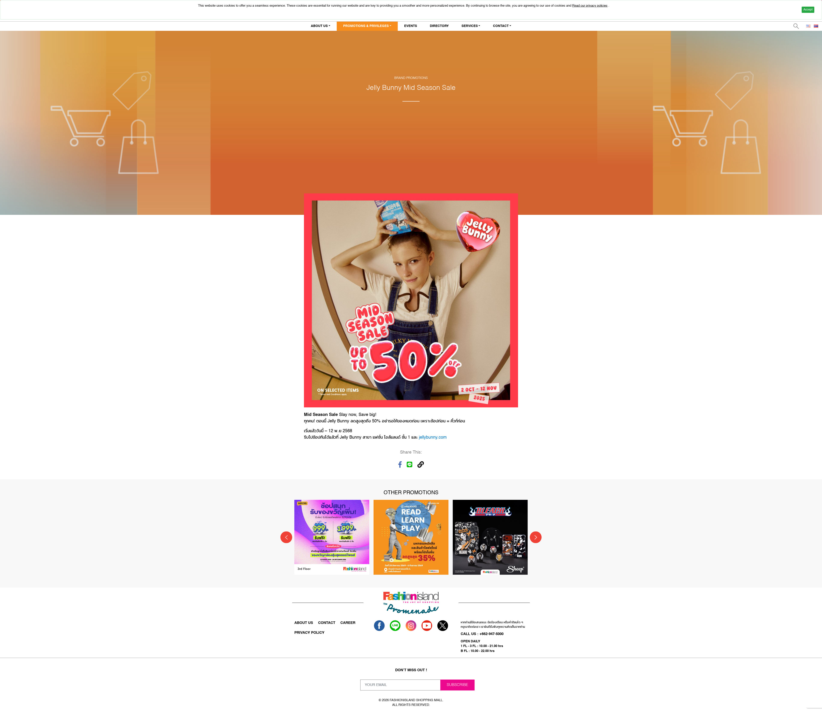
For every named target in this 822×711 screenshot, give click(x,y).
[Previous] (286, 537)
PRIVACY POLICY (309, 633)
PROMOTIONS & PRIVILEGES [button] (366, 26)
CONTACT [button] (501, 26)
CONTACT (326, 623)
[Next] (536, 537)
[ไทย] (816, 26)
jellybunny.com (433, 437)
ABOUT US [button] (319, 26)
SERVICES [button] (470, 26)
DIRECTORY (439, 26)
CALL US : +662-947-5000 (482, 634)
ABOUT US (303, 623)
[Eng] (808, 26)
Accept (808, 9)
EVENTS (410, 26)
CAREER (347, 623)
